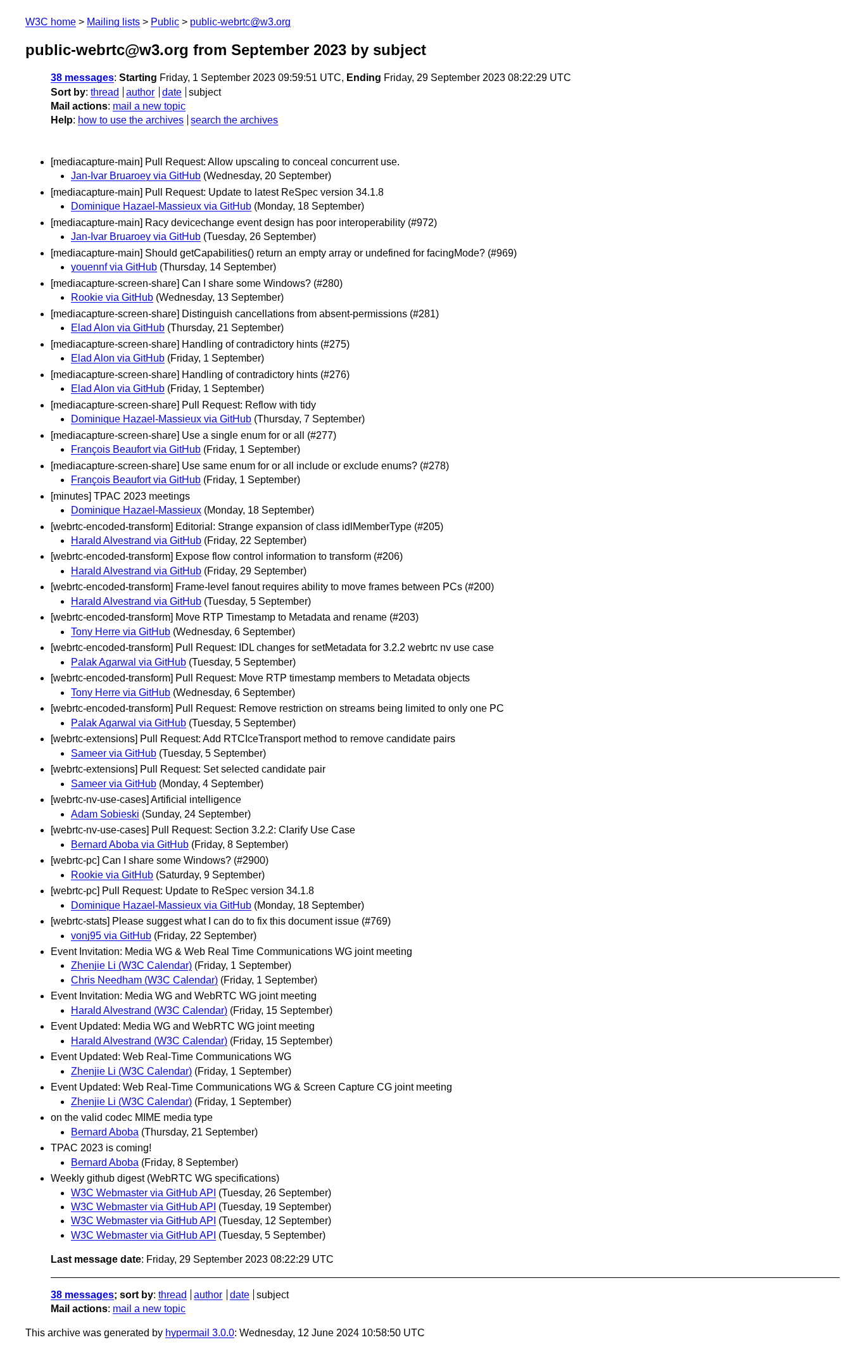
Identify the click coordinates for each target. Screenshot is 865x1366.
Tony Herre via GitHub (120, 631)
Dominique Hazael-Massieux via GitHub (161, 206)
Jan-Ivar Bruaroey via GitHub (136, 175)
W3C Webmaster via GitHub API (143, 1192)
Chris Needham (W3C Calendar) (144, 980)
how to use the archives (131, 120)
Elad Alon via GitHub (118, 327)
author (140, 92)
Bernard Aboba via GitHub (130, 844)
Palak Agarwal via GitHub (128, 662)
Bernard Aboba (105, 1132)
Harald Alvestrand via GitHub (136, 540)
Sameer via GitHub (113, 753)
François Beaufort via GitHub (136, 449)
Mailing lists (113, 21)
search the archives (234, 120)
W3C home (50, 21)
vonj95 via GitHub (111, 935)
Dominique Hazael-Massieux (136, 510)
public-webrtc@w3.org (240, 21)
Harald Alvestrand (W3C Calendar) (149, 1010)
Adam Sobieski (105, 814)
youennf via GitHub (114, 267)
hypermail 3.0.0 (199, 1332)
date (172, 92)
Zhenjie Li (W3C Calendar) (131, 965)
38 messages (82, 77)
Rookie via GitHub (112, 297)
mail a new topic (149, 106)
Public (165, 21)
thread (105, 92)
